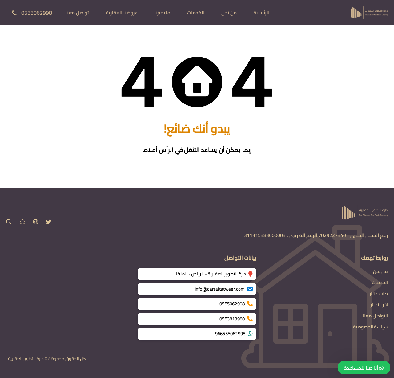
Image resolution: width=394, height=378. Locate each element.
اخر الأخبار (379, 304)
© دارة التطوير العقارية (27, 359)
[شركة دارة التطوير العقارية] (369, 12)
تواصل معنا (77, 12)
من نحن (229, 12)
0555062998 (36, 12)
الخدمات (195, 12)
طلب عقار (379, 293)
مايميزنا (162, 12)
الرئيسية (261, 12)
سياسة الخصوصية (370, 326)
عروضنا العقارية (122, 12)
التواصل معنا (375, 315)
